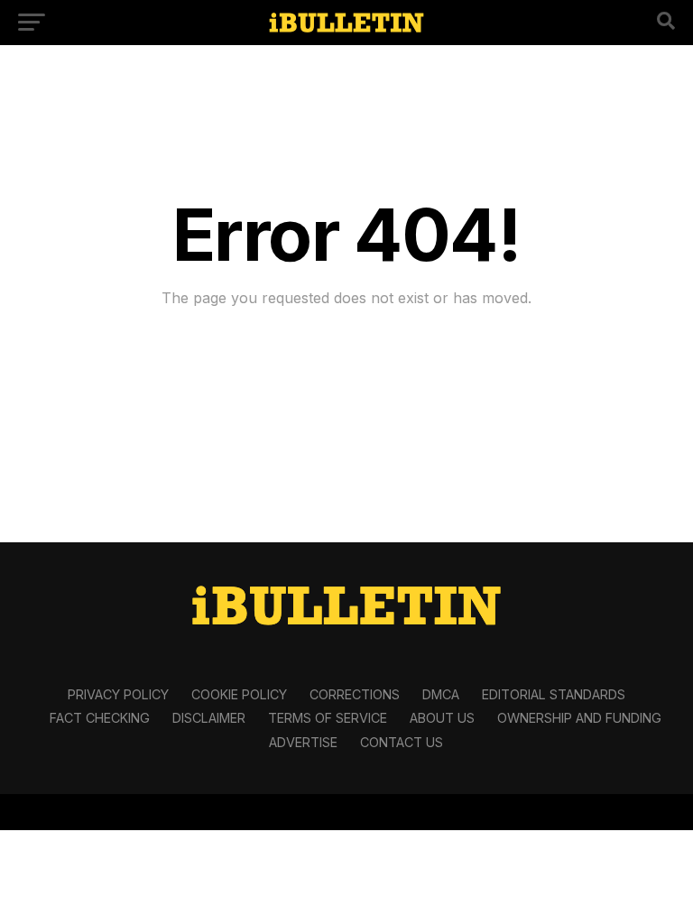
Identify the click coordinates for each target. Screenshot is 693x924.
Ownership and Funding (579, 717)
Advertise (303, 742)
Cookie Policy (239, 694)
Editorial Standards (553, 694)
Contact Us (401, 742)
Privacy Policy (118, 694)
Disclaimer (208, 717)
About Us (442, 717)
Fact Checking (100, 717)
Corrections (355, 694)
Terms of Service (327, 717)
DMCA (440, 694)
